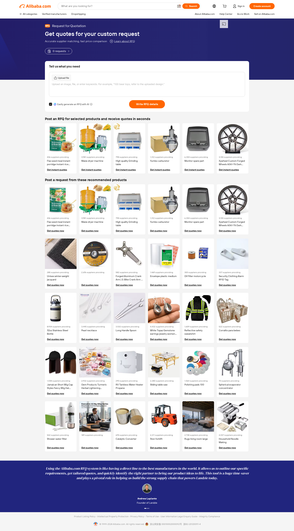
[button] (179, 6)
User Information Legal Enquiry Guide (179, 516)
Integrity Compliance (209, 516)
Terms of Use (152, 516)
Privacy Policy (137, 516)
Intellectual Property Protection (113, 516)
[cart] (225, 6)
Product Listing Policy (85, 516)
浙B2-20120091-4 (192, 524)
